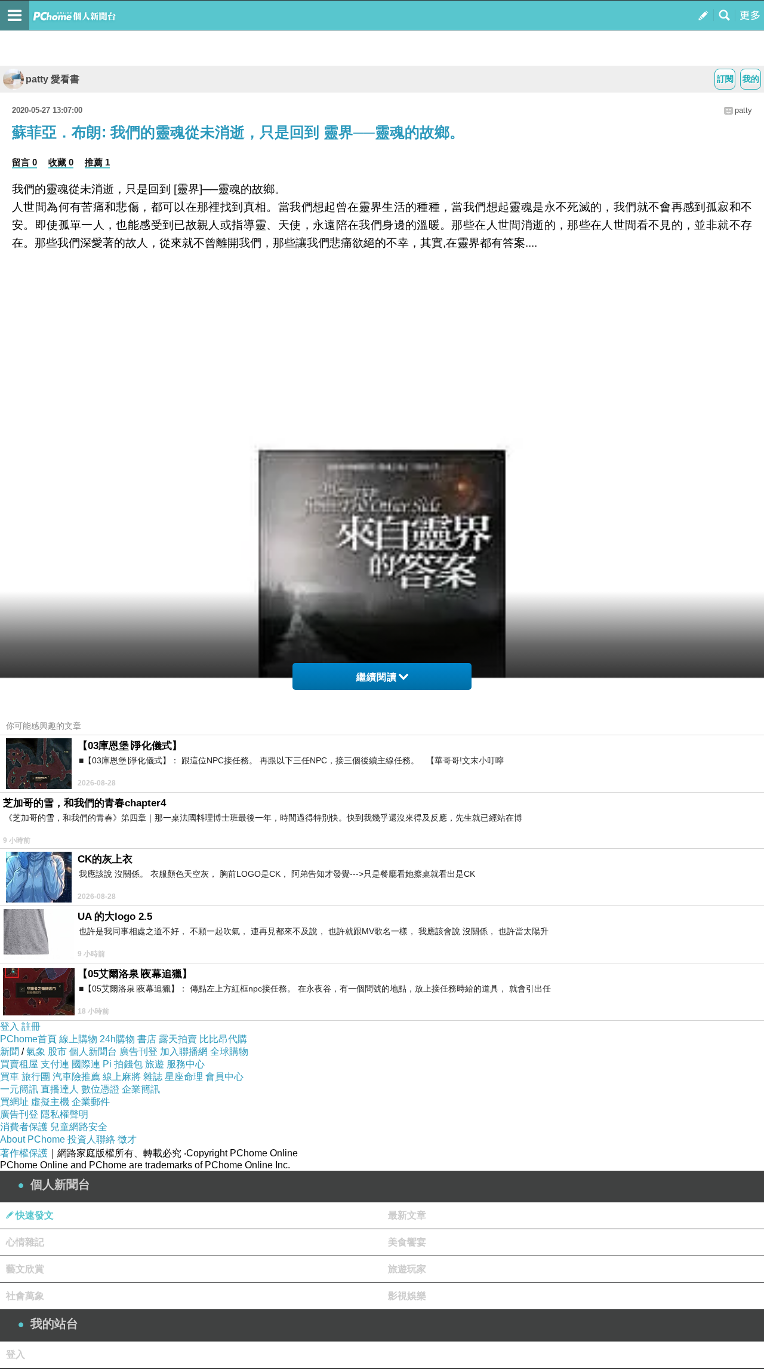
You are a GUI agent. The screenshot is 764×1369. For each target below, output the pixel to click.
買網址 (14, 1102)
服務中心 (186, 1064)
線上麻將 (122, 1077)
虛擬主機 (50, 1102)
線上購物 (78, 1039)
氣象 (35, 1051)
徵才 (127, 1139)
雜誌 (152, 1077)
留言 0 (24, 162)
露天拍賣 (178, 1039)
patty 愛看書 (52, 79)
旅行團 (35, 1077)
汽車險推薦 (76, 1077)
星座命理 (184, 1077)
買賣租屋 (19, 1064)
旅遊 (154, 1064)
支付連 (55, 1064)
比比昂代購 (223, 1039)
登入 (9, 1026)
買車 (9, 1077)
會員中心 (224, 1077)
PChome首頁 (28, 1039)
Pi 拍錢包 (123, 1064)
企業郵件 (91, 1102)
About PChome (32, 1139)
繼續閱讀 (376, 677)
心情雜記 (25, 1242)
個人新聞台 (93, 1051)
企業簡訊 (141, 1089)
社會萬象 (25, 1296)
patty (743, 110)
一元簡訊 (19, 1089)
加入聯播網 (184, 1051)
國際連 (86, 1064)
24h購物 (117, 1039)
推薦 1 (97, 162)
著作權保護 (24, 1153)
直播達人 (60, 1089)
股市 (57, 1051)
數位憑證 (100, 1089)
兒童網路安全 (78, 1127)
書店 (146, 1039)
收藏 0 (60, 162)
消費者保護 (24, 1127)
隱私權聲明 (64, 1114)
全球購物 (229, 1051)
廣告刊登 (138, 1051)
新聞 (9, 1051)
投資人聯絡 (91, 1139)
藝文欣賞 (25, 1269)
